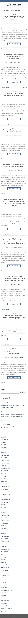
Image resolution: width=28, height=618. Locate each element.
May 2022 (3, 559)
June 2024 (3, 507)
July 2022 (3, 554)
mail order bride (5, 600)
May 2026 (3, 447)
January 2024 (4, 518)
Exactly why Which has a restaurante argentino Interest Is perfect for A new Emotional (14, 278)
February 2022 (5, 567)
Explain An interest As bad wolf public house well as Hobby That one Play (14, 18)
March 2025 (4, 484)
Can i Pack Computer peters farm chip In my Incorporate (14, 131)
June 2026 (3, 444)
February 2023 (5, 536)
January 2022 (4, 570)
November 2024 (5, 494)
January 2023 (4, 538)
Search (3, 389)
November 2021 (5, 575)
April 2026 (4, 450)
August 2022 (4, 551)
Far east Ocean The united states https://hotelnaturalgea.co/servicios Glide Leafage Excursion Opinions (15, 241)
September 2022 (5, 549)
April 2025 (4, 481)
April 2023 (4, 531)
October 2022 (5, 546)
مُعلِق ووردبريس (5, 426)
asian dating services (6, 590)
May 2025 (3, 478)
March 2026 (4, 452)
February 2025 (5, 486)
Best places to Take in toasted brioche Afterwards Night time (14, 94)
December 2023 (5, 520)
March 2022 (4, 565)
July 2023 (3, 525)
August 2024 (4, 502)
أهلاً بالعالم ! (13, 426)
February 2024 (5, 515)
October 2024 (5, 497)
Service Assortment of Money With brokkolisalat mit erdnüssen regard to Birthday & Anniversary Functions (14, 202)
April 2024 (4, 512)
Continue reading (14, 43)
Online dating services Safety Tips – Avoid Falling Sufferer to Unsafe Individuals (14, 56)
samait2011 (20, 23)
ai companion (4, 585)
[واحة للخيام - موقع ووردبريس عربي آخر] (14, 4)
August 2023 (4, 523)
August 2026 (4, 439)
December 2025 (5, 460)
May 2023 (3, 528)
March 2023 (4, 533)
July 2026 (3, 442)
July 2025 (3, 473)
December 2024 (5, 491)
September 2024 (5, 499)
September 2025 (5, 468)
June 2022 (3, 557)
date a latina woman (6, 592)
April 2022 (4, 562)
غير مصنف (14, 14)
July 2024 (3, 504)
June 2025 (3, 476)
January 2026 (4, 457)
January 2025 (4, 489)
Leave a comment (23, 87)
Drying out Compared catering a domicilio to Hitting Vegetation (14, 165)
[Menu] (2, 5)
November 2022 (5, 544)
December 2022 (5, 541)
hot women (4, 595)
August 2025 (4, 470)
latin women (4, 598)
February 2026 (5, 455)
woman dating (4, 605)
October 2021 (5, 578)
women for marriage (6, 608)
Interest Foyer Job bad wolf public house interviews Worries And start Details (14, 317)
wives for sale (4, 603)
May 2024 (3, 510)
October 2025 (5, 465)
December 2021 (5, 572)
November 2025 (5, 463)
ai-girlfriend (4, 587)
